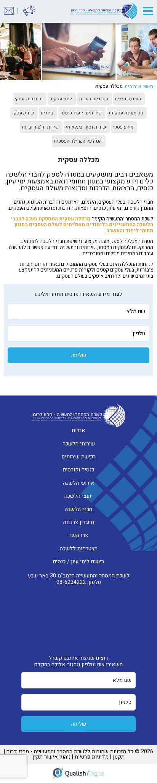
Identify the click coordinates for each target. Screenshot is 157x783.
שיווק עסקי (23, 112)
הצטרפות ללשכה (79, 549)
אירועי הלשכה (79, 483)
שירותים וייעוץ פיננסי (81, 112)
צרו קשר (78, 535)
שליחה (78, 355)
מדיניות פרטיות (92, 757)
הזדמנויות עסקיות (126, 112)
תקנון (119, 757)
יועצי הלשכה (78, 496)
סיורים (47, 112)
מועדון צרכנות (78, 522)
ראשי (148, 86)
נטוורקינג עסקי (28, 98)
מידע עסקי (123, 127)
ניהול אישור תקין (51, 757)
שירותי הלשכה (78, 444)
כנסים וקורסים (78, 470)
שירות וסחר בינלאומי (86, 127)
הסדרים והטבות (93, 98)
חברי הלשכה (78, 509)
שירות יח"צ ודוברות (40, 127)
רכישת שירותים (79, 457)
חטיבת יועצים (128, 98)
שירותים (133, 86)
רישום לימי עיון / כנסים (78, 562)
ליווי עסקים (61, 98)
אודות (78, 430)
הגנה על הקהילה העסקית (78, 141)
